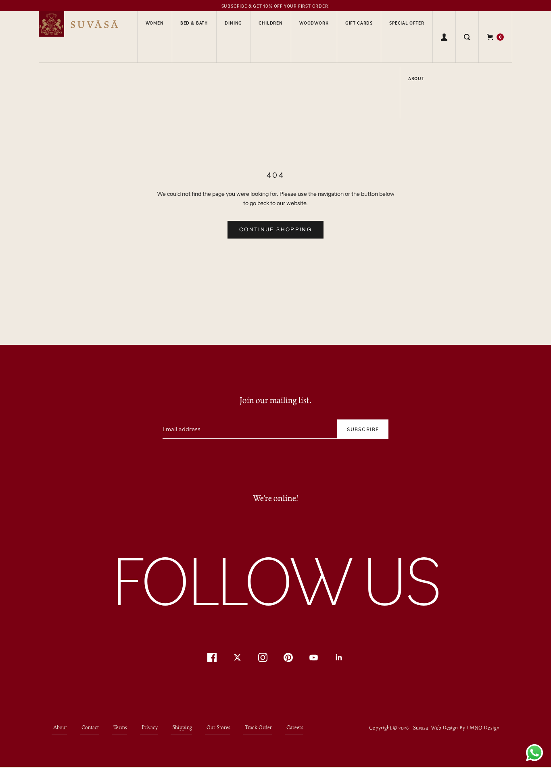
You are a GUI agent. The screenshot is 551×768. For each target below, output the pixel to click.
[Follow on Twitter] (237, 657)
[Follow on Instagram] (262, 657)
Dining (233, 23)
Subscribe (363, 429)
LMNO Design (482, 727)
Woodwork (314, 23)
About (416, 78)
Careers (294, 727)
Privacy (150, 727)
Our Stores (218, 727)
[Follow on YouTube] (313, 657)
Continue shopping (275, 229)
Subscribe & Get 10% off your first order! (275, 6)
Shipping (182, 727)
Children (271, 23)
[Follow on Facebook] (212, 657)
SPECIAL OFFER (406, 23)
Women (155, 23)
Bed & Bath (194, 23)
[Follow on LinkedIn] (339, 657)
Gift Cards (359, 23)
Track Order (258, 727)
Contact (90, 727)
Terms (120, 727)
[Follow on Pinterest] (288, 657)
